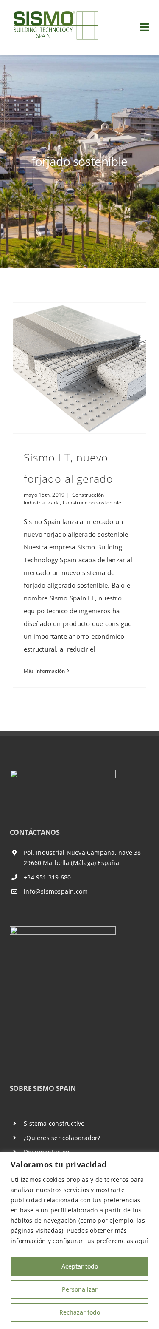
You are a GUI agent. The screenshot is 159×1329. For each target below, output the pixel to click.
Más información (44, 670)
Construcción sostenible (92, 502)
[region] (79, 1240)
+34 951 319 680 (47, 877)
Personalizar (80, 1289)
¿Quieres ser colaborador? (62, 1138)
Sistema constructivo (54, 1123)
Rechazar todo (79, 1312)
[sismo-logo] (55, 11)
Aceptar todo (79, 1266)
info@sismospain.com (56, 891)
